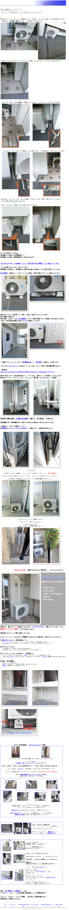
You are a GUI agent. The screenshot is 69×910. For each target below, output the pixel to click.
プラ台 (25, 655)
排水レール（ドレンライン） (29, 763)
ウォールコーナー (6, 643)
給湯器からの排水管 (20, 814)
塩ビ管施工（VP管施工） (13, 891)
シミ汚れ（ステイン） (50, 877)
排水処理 (39, 362)
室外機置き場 (26, 362)
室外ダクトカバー (8, 640)
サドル (25, 321)
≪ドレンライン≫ (35, 745)
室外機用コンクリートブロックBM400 (13, 428)
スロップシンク (13, 366)
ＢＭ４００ (44, 656)
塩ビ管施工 (4, 273)
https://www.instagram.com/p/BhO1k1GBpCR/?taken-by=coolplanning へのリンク (27, 372)
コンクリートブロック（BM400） (38, 774)
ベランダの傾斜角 (20, 319)
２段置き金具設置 (22, 418)
